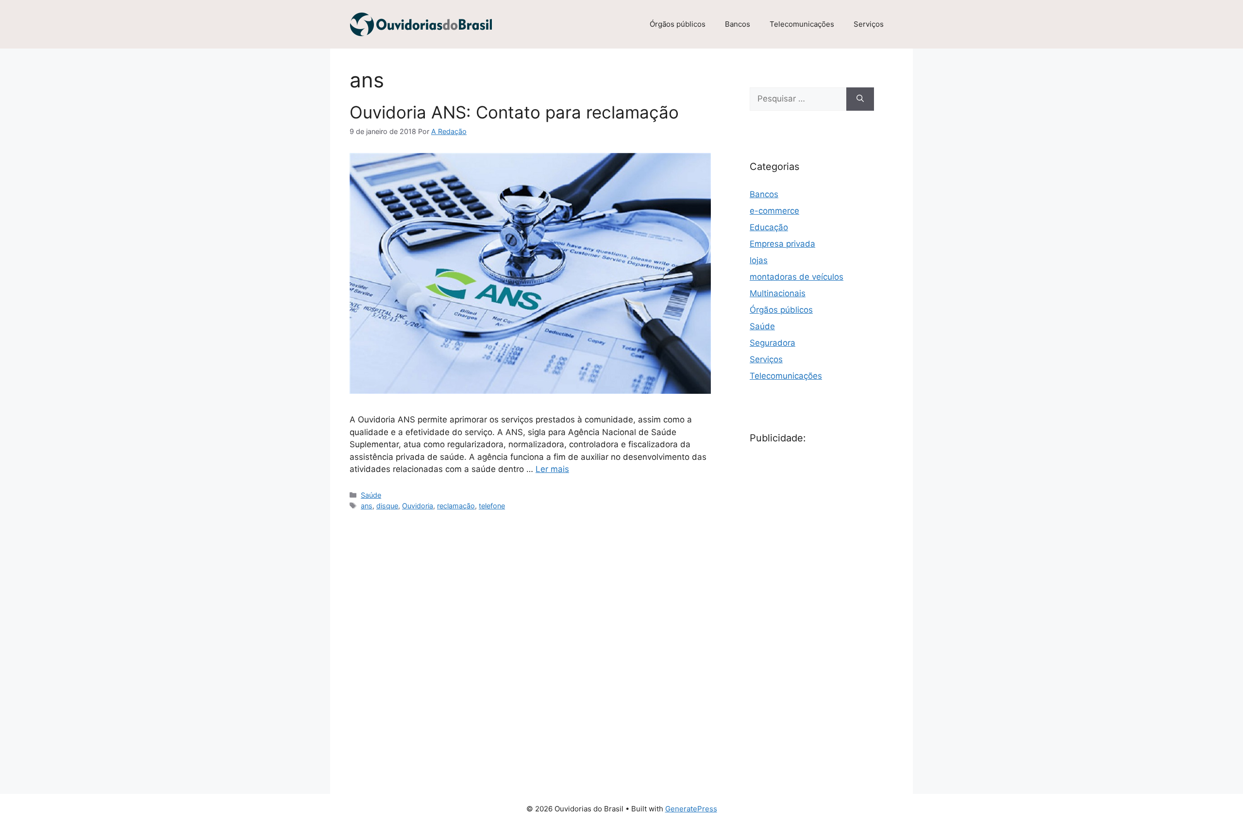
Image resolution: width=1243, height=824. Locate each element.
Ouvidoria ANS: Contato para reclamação (514, 112)
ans (366, 506)
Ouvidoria (417, 506)
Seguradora (772, 343)
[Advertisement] (822, 605)
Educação (769, 227)
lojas (759, 260)
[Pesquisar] (860, 99)
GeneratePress (691, 808)
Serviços (869, 24)
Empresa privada (782, 244)
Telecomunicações (802, 24)
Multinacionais (778, 293)
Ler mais (552, 469)
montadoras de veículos (796, 277)
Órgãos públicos (677, 24)
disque (387, 506)
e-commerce (774, 211)
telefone (492, 506)
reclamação (456, 506)
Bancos (737, 24)
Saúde (371, 495)
